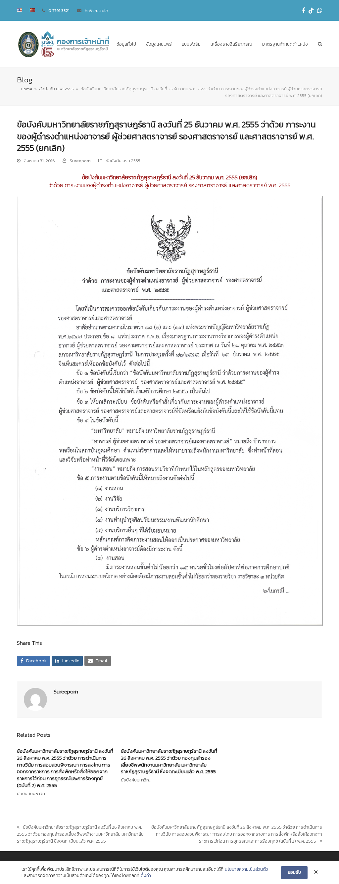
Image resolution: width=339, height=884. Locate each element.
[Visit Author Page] (35, 699)
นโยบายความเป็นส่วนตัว (246, 869)
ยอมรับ (294, 872)
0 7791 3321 (59, 10)
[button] (320, 44)
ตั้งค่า (146, 875)
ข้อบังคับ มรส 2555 (123, 160)
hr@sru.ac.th (96, 10)
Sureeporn (80, 160)
